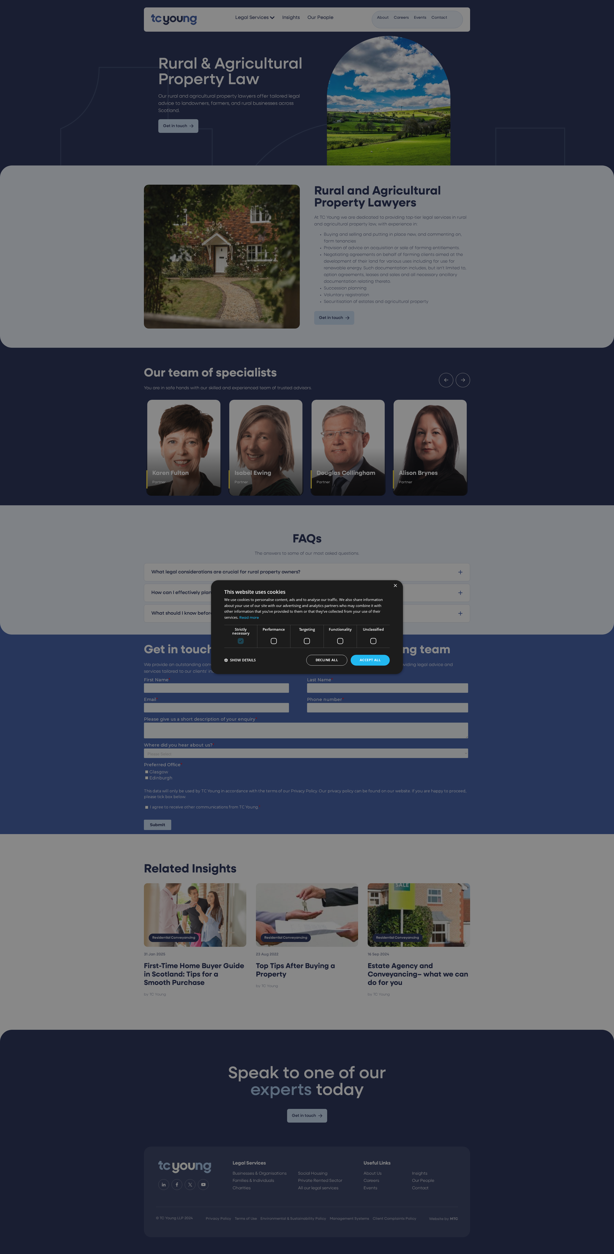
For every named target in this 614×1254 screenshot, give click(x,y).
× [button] (395, 586)
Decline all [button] (327, 660)
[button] (240, 660)
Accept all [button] (370, 660)
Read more (249, 618)
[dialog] (307, 627)
